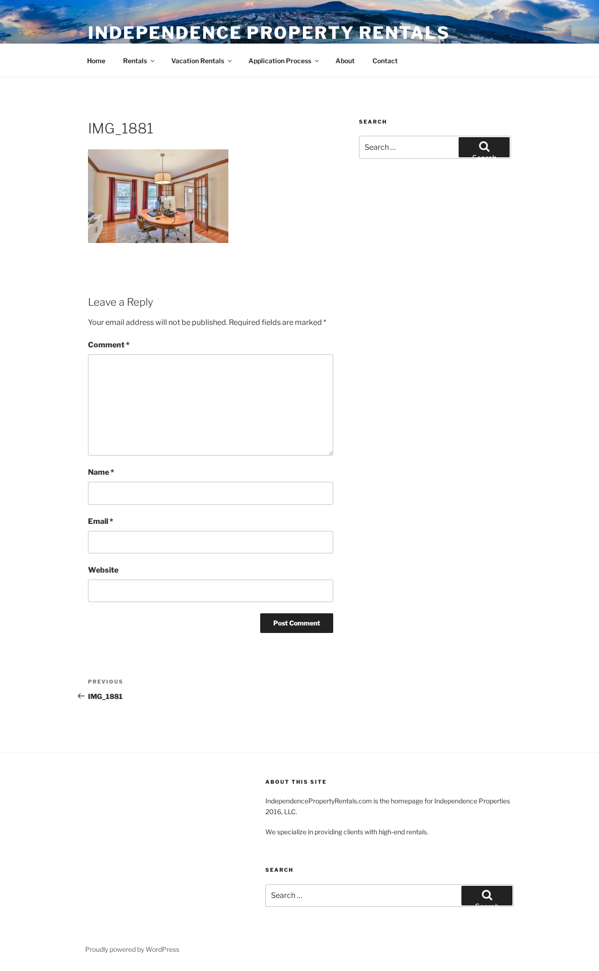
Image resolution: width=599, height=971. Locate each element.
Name (101, 472)
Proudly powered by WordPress (132, 949)
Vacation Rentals (197, 61)
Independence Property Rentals (269, 32)
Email (100, 521)
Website (103, 570)
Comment (109, 344)
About (345, 61)
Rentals (135, 61)
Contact (385, 61)
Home (96, 61)
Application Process (279, 61)
